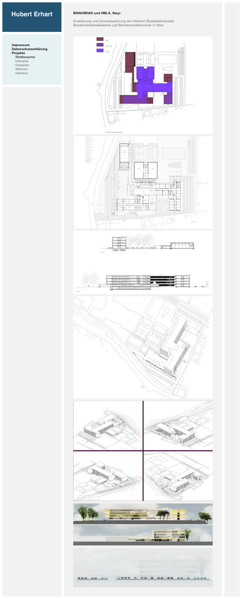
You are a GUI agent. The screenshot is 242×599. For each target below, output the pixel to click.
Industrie (21, 61)
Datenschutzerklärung (30, 49)
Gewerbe (22, 65)
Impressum (21, 45)
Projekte (18, 53)
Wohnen (21, 69)
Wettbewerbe (25, 57)
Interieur (21, 73)
